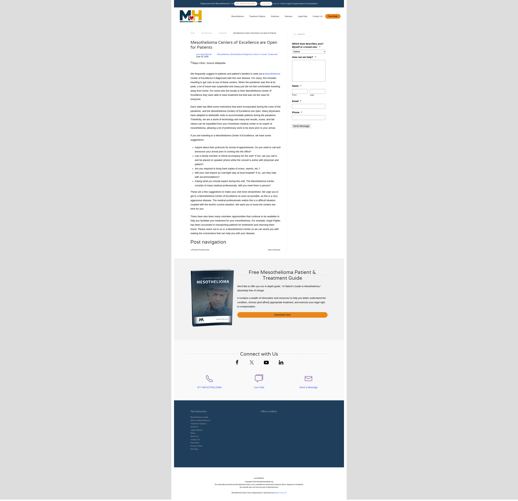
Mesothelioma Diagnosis (241, 54)
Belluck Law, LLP (280, 493)
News (192, 433)
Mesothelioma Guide (199, 417)
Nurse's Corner (260, 54)
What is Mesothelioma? (200, 420)
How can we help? (304, 57)
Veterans (288, 16)
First (294, 95)
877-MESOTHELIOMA (245, 4)
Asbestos (275, 16)
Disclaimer (194, 443)
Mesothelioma (237, 16)
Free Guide (333, 16)
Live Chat (266, 4)
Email (296, 101)
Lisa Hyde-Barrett (204, 54)
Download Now (282, 314)
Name (296, 85)
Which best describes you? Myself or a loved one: (308, 45)
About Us (194, 436)
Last (312, 95)
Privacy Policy (196, 446)
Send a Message (308, 387)
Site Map (194, 449)
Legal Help (302, 16)
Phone (297, 112)
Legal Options (196, 430)
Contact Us (318, 16)
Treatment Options (257, 16)
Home (192, 33)
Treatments (223, 33)
